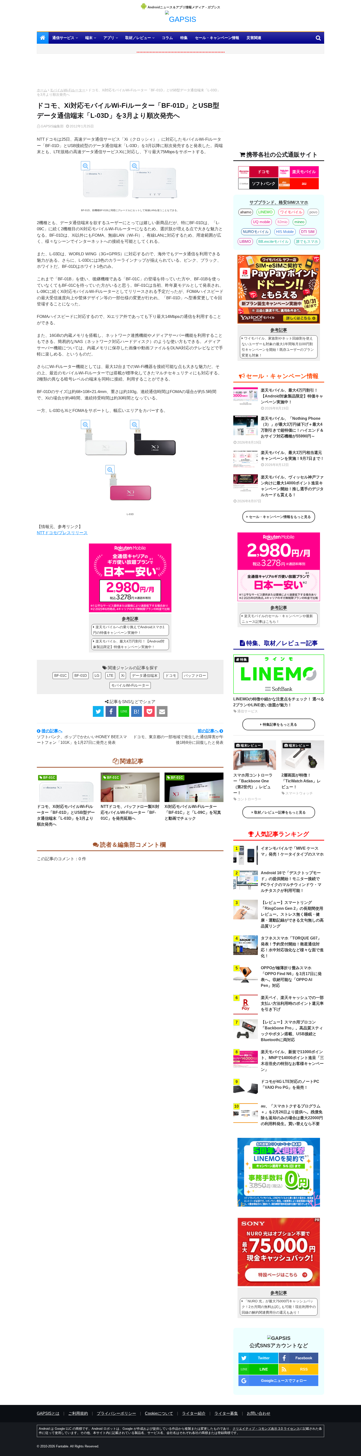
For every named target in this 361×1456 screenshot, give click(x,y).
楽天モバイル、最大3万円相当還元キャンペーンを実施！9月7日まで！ (292, 455)
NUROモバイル (256, 232)
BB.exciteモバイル (273, 241)
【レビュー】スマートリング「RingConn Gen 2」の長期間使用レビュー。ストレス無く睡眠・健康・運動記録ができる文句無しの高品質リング (292, 914)
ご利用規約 (78, 1413)
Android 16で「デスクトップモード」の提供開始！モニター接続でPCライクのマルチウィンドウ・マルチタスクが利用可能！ (291, 882)
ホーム (42, 90)
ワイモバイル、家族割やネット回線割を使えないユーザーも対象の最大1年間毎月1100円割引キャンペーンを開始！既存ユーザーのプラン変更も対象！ (278, 346)
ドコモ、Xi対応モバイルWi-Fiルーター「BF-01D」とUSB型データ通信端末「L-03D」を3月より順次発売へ (66, 815)
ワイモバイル (291, 212)
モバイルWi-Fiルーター (67, 90)
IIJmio (282, 222)
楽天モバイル (304, 172)
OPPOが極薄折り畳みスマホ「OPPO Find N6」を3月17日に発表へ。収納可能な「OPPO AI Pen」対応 (291, 977)
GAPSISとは (48, 1413)
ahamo (245, 212)
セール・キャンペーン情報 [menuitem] (217, 38)
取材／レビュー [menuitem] (138, 38)
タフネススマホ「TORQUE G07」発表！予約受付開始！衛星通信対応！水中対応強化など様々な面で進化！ (292, 947)
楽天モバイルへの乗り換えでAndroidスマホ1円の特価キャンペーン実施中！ (129, 630)
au (304, 183)
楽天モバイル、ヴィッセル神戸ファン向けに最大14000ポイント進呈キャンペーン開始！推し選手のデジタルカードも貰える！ (292, 486)
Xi (122, 675)
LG (97, 675)
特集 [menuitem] (184, 38)
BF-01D (80, 675)
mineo (299, 222)
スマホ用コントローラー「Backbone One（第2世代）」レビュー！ (253, 784)
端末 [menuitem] (89, 38)
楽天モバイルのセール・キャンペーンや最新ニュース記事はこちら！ (277, 619)
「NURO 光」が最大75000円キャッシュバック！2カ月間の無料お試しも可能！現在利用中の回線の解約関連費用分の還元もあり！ (279, 1306)
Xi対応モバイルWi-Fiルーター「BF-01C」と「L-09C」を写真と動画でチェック (193, 812)
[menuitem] (43, 38)
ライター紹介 (194, 1413)
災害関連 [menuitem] (254, 38)
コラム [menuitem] (167, 38)
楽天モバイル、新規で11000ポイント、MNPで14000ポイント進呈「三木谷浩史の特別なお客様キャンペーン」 (292, 1061)
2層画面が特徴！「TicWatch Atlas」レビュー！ (301, 781)
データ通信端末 (145, 675)
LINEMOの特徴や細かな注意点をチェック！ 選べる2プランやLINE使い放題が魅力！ (278, 702)
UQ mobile (261, 222)
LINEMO (265, 212)
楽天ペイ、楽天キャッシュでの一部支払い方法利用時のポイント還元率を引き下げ (292, 1003)
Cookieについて (159, 1413)
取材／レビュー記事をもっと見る (280, 812)
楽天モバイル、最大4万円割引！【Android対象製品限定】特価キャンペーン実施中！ (129, 644)
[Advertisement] (130, 72)
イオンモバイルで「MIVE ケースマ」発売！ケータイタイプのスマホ (292, 851)
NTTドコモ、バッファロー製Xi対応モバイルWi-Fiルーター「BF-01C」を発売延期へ (130, 812)
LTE (110, 675)
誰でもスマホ (307, 241)
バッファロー (195, 675)
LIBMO (245, 241)
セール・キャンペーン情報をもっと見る (280, 517)
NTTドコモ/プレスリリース (62, 533)
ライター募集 (226, 1413)
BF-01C (60, 675)
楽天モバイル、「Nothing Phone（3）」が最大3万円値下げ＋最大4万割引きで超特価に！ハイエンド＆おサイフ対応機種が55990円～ (292, 427)
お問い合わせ (258, 1413)
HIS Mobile (285, 232)
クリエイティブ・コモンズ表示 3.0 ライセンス (266, 1428)
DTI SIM (308, 232)
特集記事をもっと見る (280, 724)
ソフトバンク (264, 183)
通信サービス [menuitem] (63, 38)
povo (313, 212)
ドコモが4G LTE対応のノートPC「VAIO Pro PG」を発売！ (290, 1084)
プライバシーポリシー (116, 1413)
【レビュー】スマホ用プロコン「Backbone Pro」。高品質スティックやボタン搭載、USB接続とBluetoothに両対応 (292, 1031)
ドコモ (170, 675)
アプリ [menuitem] (108, 38)
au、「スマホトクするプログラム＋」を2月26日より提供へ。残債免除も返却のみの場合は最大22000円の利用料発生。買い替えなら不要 (292, 1115)
